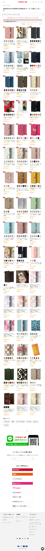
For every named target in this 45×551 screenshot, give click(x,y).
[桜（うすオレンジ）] (8, 383)
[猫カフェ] (25, 358)
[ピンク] (4, 41)
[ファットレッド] (4, 115)
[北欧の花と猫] (4, 161)
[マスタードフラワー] (12, 261)
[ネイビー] (31, 66)
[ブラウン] (14, 138)
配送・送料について (33, 526)
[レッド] (33, 66)
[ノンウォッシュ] (18, 261)
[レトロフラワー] (4, 261)
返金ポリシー (31, 531)
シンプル (6, 425)
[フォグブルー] (23, 90)
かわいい (36, 421)
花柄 (13, 421)
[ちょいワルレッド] (10, 115)
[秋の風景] (12, 66)
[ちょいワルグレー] (14, 115)
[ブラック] (25, 90)
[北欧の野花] (12, 161)
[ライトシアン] (33, 212)
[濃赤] (40, 186)
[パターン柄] (14, 66)
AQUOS (8, 5)
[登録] (32, 458)
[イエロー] (38, 115)
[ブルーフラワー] (35, 90)
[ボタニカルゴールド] (8, 261)
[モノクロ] (27, 236)
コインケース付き (20, 421)
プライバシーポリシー (7, 522)
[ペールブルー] (6, 41)
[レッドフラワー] (37, 90)
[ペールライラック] (14, 41)
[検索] (42, 14)
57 (27, 431)
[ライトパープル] (35, 115)
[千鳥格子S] (35, 41)
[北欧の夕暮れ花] (6, 161)
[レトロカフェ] (20, 358)
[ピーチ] (38, 66)
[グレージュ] (8, 41)
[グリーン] (12, 90)
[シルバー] (18, 212)
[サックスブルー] (27, 186)
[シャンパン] (38, 212)
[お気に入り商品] (38, 2)
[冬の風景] (6, 66)
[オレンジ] (35, 66)
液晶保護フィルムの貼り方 (34, 519)
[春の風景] (8, 66)
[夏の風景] (10, 66)
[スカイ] (4, 90)
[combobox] (22, 14)
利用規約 (4, 519)
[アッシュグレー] (37, 161)
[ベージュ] (10, 41)
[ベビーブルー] (40, 212)
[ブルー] (10, 138)
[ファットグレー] (8, 115)
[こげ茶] (35, 186)
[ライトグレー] (21, 186)
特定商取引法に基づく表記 (8, 517)
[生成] (37, 186)
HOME (4, 5)
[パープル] (27, 138)
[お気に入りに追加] (14, 27)
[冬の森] (4, 66)
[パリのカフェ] (18, 358)
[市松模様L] (33, 41)
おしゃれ (29, 421)
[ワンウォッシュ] (20, 261)
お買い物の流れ (32, 517)
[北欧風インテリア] (27, 358)
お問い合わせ (31, 534)
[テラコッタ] (23, 383)
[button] (3, 2)
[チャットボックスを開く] (42, 548)
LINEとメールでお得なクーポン (22, 517)
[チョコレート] (18, 90)
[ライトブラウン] (12, 41)
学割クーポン (18, 521)
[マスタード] (12, 358)
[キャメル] (10, 90)
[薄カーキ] (38, 186)
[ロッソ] (6, 90)
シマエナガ (6, 421)
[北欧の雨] (10, 161)
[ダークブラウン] (14, 90)
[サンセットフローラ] (10, 261)
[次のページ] (30, 431)
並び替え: (24, 23)
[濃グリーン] (33, 186)
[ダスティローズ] (31, 161)
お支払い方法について (33, 529)
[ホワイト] (23, 138)
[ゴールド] (8, 186)
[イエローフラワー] (31, 90)
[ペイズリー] (40, 41)
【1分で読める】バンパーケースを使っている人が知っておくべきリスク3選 (22, 17)
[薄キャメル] (31, 186)
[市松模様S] (31, 41)
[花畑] (21, 358)
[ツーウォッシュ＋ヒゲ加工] (21, 261)
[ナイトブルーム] (6, 261)
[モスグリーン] (25, 161)
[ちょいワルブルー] (12, 115)
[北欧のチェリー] (14, 161)
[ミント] (21, 138)
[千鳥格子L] (37, 41)
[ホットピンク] (40, 66)
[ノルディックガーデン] (14, 261)
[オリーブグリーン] (25, 186)
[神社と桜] (23, 358)
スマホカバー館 (24, 548)
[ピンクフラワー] (33, 90)
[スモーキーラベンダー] (33, 161)
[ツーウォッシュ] (23, 261)
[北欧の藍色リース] (8, 161)
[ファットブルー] (6, 115)
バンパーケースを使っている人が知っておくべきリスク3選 (35, 523)
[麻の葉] (38, 41)
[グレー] (4, 358)
